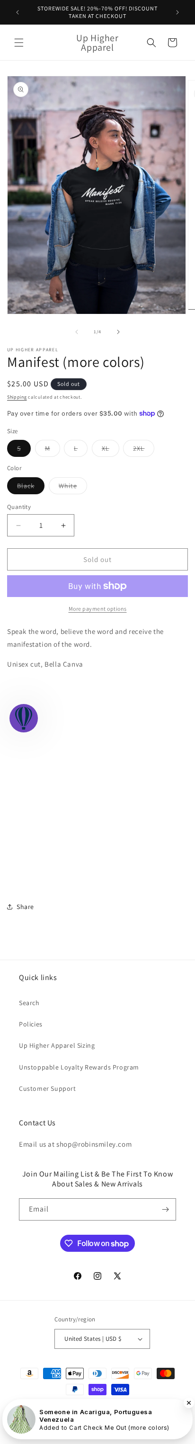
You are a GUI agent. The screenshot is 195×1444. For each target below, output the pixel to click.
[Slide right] (118, 331)
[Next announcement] (177, 12)
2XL (143, 450)
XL (110, 450)
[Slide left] (76, 331)
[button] (19, 42)
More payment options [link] (98, 608)
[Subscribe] (165, 1209)
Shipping (17, 397)
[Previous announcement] (17, 12)
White (73, 487)
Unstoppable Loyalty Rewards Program (79, 1067)
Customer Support (47, 1088)
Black (30, 487)
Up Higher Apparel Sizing (57, 1045)
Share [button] (25, 906)
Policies (31, 1024)
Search (29, 1002)
